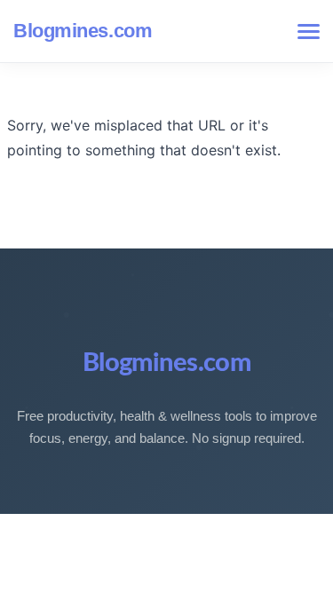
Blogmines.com (82, 31)
